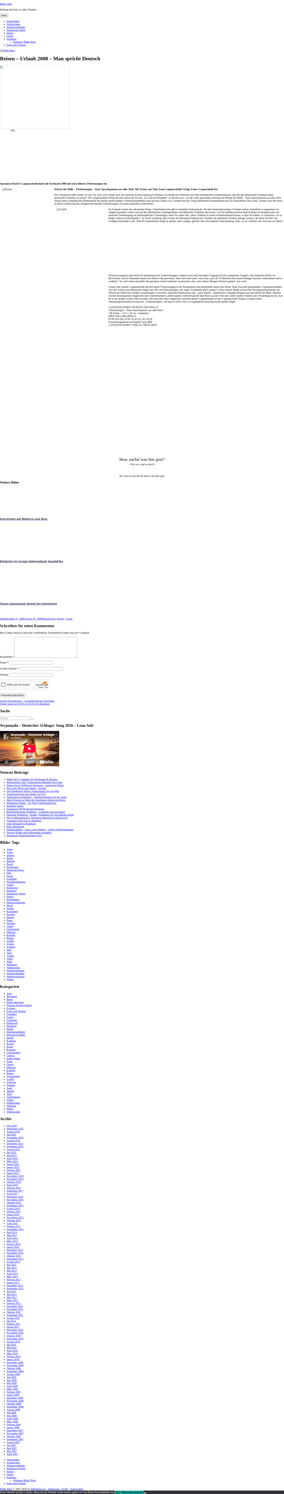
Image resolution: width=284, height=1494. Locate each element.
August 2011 (13, 1318)
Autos (10, 852)
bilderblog (5, 618)
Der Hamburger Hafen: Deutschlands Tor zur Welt (33, 791)
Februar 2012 (14, 1303)
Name (4, 662)
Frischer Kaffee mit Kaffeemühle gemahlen (29, 832)
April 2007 (12, 1454)
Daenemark (13, 867)
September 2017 (15, 1190)
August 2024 (13, 1140)
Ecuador (11, 1008)
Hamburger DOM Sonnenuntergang (25, 809)
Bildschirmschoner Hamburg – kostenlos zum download (36, 812)
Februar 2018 (14, 1188)
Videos (10, 1100)
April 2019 (12, 1185)
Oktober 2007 (14, 1436)
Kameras (11, 1040)
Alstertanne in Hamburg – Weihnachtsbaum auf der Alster (37, 797)
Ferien (52, 618)
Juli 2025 (11, 1134)
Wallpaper (12, 964)
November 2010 (15, 1332)
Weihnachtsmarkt (15, 976)
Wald (9, 961)
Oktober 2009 (14, 1368)
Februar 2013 (14, 1279)
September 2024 (15, 1137)
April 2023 (12, 1158)
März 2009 (12, 1389)
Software (11, 1082)
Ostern (10, 36)
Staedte (10, 1091)
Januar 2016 (13, 1214)
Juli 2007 (11, 1445)
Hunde (10, 908)
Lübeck (10, 1055)
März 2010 (12, 1353)
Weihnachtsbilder (15, 973)
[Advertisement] (142, 157)
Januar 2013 (13, 1282)
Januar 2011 (13, 1327)
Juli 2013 (11, 1264)
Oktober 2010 (14, 1335)
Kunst (10, 1046)
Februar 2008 (14, 1424)
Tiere (9, 953)
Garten (10, 884)
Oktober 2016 (14, 1202)
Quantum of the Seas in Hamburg (24, 820)
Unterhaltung (13, 1097)
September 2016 (15, 1205)
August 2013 (13, 1261)
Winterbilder (13, 21)
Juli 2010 (11, 1344)
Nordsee (11, 923)
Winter (10, 979)
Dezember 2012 (15, 1285)
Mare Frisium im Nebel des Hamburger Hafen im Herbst (36, 800)
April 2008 (12, 1418)
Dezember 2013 (15, 1250)
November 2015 (15, 1217)
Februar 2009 (14, 1392)
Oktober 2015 (14, 1220)
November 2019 (15, 1179)
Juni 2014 (12, 1232)
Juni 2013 (12, 1267)
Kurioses (11, 1049)
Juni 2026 (12, 1125)
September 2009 (15, 1371)
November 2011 (15, 1309)
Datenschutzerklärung (132, 1492)
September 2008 (15, 1406)
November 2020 (15, 1176)
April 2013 (12, 1273)
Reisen (45, 618)
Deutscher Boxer (15, 870)
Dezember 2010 (15, 1330)
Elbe (9, 873)
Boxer (10, 864)
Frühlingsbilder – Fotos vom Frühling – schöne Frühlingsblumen (40, 829)
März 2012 (12, 1300)
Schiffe (10, 941)
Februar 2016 (14, 1211)
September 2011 (15, 1315)
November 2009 (15, 1365)
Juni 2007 (12, 1448)
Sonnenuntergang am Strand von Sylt (26, 794)
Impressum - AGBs (58, 1489)
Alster (10, 849)
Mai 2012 (12, 1297)
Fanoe (10, 876)
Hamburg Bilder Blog (24, 42)
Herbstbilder (13, 899)
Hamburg (11, 39)
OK (117, 1492)
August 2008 (13, 1409)
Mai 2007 (12, 1451)
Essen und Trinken (16, 45)
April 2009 (12, 1386)
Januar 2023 (13, 1164)
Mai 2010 (12, 1347)
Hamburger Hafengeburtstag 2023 (24, 835)
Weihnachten (13, 24)
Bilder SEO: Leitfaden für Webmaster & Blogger (32, 779)
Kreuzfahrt (12, 911)
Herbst (10, 33)
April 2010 (12, 1350)
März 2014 (12, 1241)
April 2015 (12, 1223)
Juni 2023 (12, 1155)
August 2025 (13, 1131)
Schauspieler (13, 1076)
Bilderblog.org (38, 1489)
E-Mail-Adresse (9, 668)
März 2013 (12, 1276)
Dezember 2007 (15, 1430)
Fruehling (12, 879)
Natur (9, 920)
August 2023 (13, 1149)
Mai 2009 (12, 1383)
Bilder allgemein (15, 1002)
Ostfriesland (13, 929)
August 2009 (13, 1374)
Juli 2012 (11, 1291)
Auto (9, 993)
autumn (10, 855)
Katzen (10, 1043)
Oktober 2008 (14, 1403)
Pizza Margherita (15, 826)
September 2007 (15, 1439)
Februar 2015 (14, 1226)
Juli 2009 (11, 1377)
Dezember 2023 (15, 1143)
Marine (10, 917)
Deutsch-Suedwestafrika (19, 1005)
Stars (9, 950)
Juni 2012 (12, 1294)
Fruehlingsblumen (16, 882)
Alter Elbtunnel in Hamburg (21, 823)
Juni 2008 (12, 1415)
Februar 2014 (14, 1244)
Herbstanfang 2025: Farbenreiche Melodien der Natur (34, 782)
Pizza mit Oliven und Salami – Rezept (26, 788)
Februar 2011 (13, 1324)
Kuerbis (11, 914)
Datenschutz (76, 1489)
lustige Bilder (13, 1058)
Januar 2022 (13, 1167)
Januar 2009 (13, 1395)
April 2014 (12, 1238)
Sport (9, 1088)
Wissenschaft (13, 1111)
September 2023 (15, 1146)
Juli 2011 (11, 1321)
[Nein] (145, 1493)
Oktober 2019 (14, 1182)
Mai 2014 (12, 1235)
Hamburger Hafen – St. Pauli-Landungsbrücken (31, 803)
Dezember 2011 (15, 1306)
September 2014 (15, 1229)
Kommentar (7, 656)
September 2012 (15, 1288)
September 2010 (15, 1338)
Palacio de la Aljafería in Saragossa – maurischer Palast (35, 785)
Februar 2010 (14, 1356)
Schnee (10, 944)
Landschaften (14, 1052)
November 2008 (15, 1401)
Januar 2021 (13, 1173)
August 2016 (13, 1208)
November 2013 (15, 1253)
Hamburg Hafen (15, 806)
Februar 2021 (14, 1170)
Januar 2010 (13, 1359)
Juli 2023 (11, 1152)
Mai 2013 (12, 1270)
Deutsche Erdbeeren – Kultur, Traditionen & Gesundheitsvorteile (40, 814)
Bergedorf (12, 996)
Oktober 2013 (14, 1256)
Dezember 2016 (15, 1196)
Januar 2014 (13, 1247)
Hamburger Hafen (16, 30)
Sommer (11, 947)
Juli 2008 (11, 1412)
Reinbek (11, 935)
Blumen (11, 861)
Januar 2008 (13, 1427)
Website (4, 674)
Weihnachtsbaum (15, 970)
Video (10, 958)
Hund (9, 905)
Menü (4, 15)
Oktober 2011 (14, 1312)
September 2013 (15, 1259)
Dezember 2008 (15, 1398)
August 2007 (13, 1442)
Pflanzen (11, 932)
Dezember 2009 (15, 1362)
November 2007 (15, 1433)
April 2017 (12, 1193)
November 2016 (15, 1199)
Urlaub (68, 618)
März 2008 (12, 1421)
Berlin (10, 858)
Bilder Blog (6, 4)
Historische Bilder (16, 1035)
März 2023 (12, 1161)
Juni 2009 (12, 1380)
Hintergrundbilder (16, 27)
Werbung (11, 1106)
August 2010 (13, 1341)
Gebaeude (12, 1020)
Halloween (12, 887)
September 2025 (15, 1128)
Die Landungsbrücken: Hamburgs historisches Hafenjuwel (37, 817)
